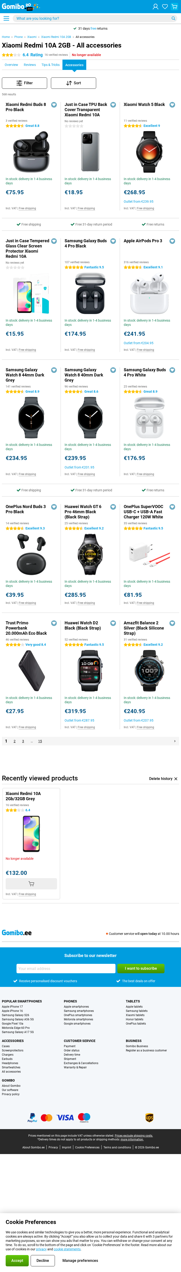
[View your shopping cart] (174, 6)
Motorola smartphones (78, 1019)
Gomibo (8, 1080)
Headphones (10, 1063)
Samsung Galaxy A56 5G (18, 1019)
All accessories (85, 37)
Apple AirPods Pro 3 (143, 240)
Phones (70, 1001)
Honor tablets (134, 1019)
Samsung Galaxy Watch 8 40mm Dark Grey (84, 375)
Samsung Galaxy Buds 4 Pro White (145, 372)
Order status (71, 1050)
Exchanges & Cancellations (81, 1063)
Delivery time (72, 1054)
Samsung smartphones (79, 1011)
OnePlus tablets (136, 1023)
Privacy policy (11, 1094)
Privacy (53, 1147)
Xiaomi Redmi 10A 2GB (56, 37)
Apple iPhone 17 (12, 1006)
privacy (41, 1249)
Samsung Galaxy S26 (15, 1015)
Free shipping (27, 208)
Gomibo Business (137, 1046)
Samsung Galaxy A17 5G (18, 1032)
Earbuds (7, 1059)
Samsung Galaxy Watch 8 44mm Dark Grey (25, 375)
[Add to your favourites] (54, 105)
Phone (18, 37)
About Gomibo (11, 1085)
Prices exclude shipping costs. (134, 1135)
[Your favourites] (165, 6)
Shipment (70, 1059)
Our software (10, 1090)
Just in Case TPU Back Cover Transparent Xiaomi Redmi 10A (86, 109)
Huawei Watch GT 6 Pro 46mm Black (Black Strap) (83, 511)
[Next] (175, 741)
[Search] (173, 18)
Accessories (13, 1041)
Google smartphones (77, 1023)
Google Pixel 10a (12, 1023)
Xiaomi (32, 37)
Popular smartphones (22, 1001)
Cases (6, 1046)
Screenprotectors (12, 1050)
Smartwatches (11, 1067)
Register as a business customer (146, 1050)
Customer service (79, 1041)
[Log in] (155, 6)
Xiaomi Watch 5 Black (144, 104)
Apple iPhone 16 (12, 1011)
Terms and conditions (117, 1147)
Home (6, 37)
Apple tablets (134, 1006)
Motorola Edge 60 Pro (16, 1028)
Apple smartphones (76, 1006)
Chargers (7, 1054)
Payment (69, 1046)
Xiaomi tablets (135, 1015)
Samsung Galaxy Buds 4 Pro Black (86, 243)
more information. (132, 1139)
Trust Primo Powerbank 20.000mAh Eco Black (26, 628)
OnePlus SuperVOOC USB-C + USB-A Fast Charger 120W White (143, 511)
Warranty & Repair (75, 1067)
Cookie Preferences (87, 1147)
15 (40, 741)
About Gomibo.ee (33, 1147)
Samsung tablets (137, 1011)
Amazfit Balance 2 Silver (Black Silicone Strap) (144, 628)
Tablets (133, 1001)
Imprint (66, 1147)
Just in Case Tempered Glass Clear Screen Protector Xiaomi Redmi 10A (27, 248)
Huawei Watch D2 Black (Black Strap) (83, 625)
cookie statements (67, 1249)
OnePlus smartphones (78, 1015)
